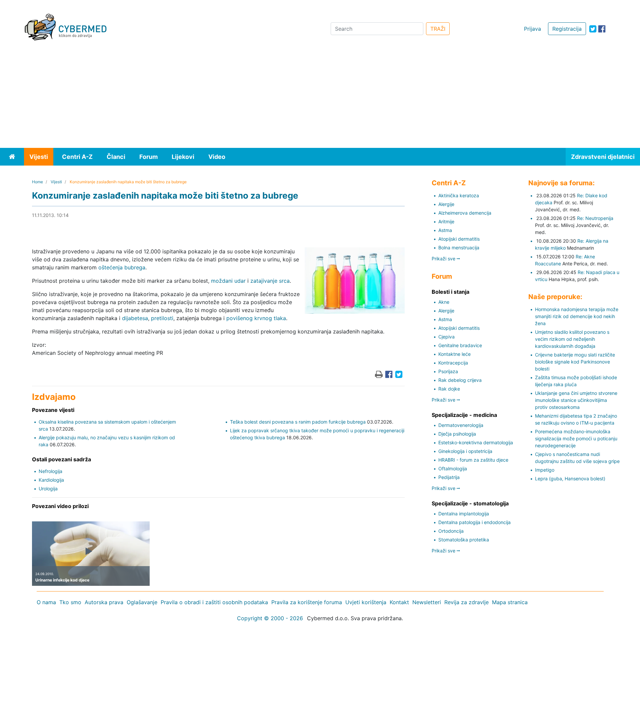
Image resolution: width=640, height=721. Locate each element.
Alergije (446, 204)
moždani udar (228, 280)
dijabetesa (135, 318)
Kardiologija (51, 480)
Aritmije (446, 221)
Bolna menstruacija (458, 247)
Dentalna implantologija (463, 513)
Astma (445, 230)
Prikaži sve (444, 258)
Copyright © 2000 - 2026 (270, 618)
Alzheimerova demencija (464, 213)
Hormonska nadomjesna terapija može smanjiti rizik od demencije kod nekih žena (576, 316)
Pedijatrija (449, 477)
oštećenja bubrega (121, 267)
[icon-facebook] (602, 29)
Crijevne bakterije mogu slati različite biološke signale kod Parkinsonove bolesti (575, 362)
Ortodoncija (451, 531)
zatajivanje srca (270, 280)
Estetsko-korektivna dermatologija (475, 442)
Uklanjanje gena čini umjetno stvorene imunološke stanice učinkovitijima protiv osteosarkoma (576, 400)
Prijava (532, 28)
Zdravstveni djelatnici (603, 156)
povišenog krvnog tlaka (256, 318)
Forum (148, 156)
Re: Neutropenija (595, 218)
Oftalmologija (452, 468)
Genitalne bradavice (460, 345)
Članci (116, 156)
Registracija (567, 28)
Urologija (48, 488)
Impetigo (544, 470)
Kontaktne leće (454, 354)
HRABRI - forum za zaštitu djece (473, 460)
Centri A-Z (77, 156)
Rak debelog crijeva (460, 380)
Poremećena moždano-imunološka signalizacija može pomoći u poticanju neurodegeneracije (576, 438)
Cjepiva (446, 336)
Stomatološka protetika (463, 539)
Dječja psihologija (457, 434)
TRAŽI (437, 28)
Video (216, 156)
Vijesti (38, 156)
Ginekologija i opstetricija (465, 451)
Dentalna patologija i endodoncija (474, 522)
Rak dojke (449, 389)
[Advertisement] (320, 98)
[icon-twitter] (593, 29)
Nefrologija (50, 471)
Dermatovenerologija (460, 425)
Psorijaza (448, 371)
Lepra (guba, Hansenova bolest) (570, 478)
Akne (443, 302)
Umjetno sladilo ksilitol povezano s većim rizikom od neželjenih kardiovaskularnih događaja (572, 339)
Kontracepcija (453, 363)
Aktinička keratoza (458, 195)
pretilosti (162, 318)
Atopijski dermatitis (459, 239)
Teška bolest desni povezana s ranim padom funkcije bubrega (298, 422)
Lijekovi (183, 156)
